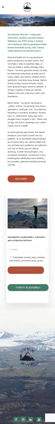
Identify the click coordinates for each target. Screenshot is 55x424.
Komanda (27, 395)
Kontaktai (27, 401)
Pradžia (28, 377)
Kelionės (21, 179)
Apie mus (27, 383)
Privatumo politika (27, 407)
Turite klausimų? (28, 287)
